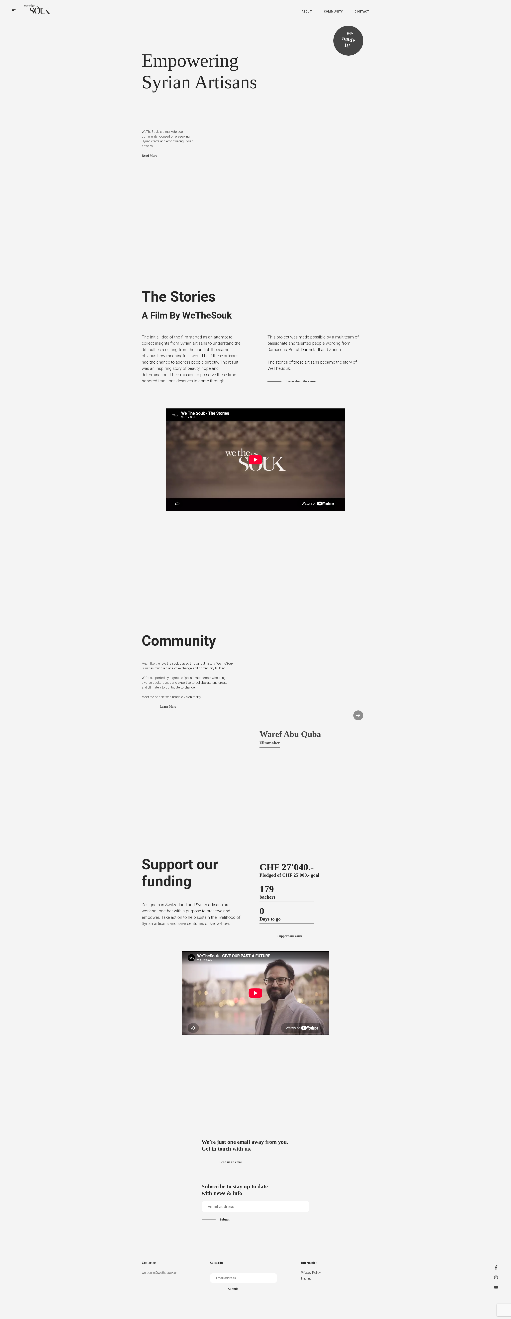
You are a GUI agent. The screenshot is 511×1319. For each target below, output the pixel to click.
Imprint (306, 1278)
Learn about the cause (300, 381)
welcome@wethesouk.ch (159, 1273)
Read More (149, 155)
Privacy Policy (311, 1273)
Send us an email (231, 1162)
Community (333, 11)
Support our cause (289, 936)
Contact (362, 11)
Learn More (168, 706)
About (307, 11)
